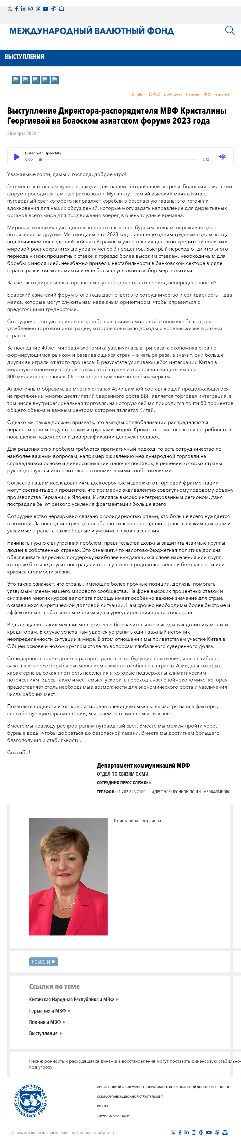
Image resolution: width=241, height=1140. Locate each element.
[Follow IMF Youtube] (45, 8)
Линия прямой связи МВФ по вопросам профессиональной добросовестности (163, 1087)
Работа (102, 1106)
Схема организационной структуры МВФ (130, 1096)
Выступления (43, 1033)
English (138, 94)
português (173, 94)
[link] (16, 80)
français (193, 94)
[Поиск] (230, 30)
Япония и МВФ (45, 1022)
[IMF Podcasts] (53, 8)
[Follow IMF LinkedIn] (23, 8)
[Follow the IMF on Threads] (37, 8)
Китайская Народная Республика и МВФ (71, 999)
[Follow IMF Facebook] (16, 8)
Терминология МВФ (113, 1115)
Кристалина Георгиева (137, 821)
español (222, 94)
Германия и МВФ (47, 1010)
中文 (207, 94)
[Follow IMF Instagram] (30, 8)
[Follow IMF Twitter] (9, 8)
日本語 (154, 94)
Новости (41, 962)
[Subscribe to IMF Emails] (61, 8)
